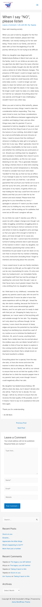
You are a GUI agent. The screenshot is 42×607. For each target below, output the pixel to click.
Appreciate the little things (12, 541)
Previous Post (21, 423)
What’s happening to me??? (12, 545)
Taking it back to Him (18, 569)
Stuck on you (7, 534)
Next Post (21, 428)
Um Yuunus (6, 576)
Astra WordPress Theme (21, 602)
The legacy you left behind (21, 562)
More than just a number (11, 548)
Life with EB (22, 25)
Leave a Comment (9, 25)
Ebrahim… (6, 538)
